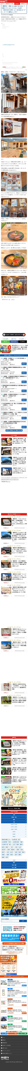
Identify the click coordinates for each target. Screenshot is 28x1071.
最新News (8, 3)
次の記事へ (22, 339)
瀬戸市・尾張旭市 (11, 849)
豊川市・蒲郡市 (18, 854)
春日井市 (4, 849)
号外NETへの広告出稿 (6, 1045)
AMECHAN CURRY (5, 479)
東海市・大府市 (20, 849)
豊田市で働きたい (8, 355)
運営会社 (4, 1040)
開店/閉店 (17, 3)
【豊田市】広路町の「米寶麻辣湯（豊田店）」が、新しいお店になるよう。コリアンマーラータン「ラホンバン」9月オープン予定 (19, 761)
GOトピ (2, 3)
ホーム (3, 1037)
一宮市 (11, 847)
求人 (12, 3)
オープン (11, 479)
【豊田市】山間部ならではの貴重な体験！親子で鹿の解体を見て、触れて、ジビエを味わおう (19, 769)
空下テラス (16, 479)
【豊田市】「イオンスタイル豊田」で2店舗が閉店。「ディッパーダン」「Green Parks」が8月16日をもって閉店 (19, 522)
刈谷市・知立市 (10, 852)
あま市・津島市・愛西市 (18, 844)
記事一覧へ (14, 339)
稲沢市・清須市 (5, 847)
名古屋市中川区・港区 (6, 844)
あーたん (8, 481)
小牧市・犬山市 (18, 847)
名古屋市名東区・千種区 (18, 842)
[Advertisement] (14, 498)
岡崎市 (3, 854)
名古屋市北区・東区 (16, 839)
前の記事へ (6, 339)
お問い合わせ (4, 1048)
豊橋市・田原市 (5, 857)
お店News (23, 3)
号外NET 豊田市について (6, 1053)
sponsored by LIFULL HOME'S (18, 976)
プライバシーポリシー (6, 1050)
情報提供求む (4, 1042)
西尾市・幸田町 (10, 854)
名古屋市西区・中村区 (6, 842)
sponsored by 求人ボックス (19, 355)
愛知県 (11, 14)
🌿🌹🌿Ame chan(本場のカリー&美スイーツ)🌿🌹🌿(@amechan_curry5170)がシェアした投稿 (14, 68)
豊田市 (3, 852)
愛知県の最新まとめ (6, 839)
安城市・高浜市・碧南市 (20, 852)
